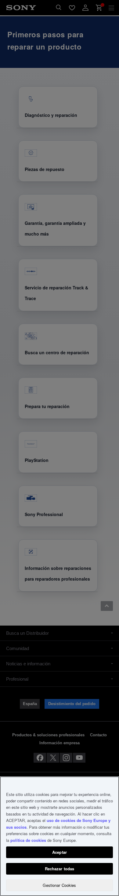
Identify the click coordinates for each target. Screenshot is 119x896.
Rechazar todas (59, 869)
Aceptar (59, 852)
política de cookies (28, 840)
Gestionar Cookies (59, 885)
